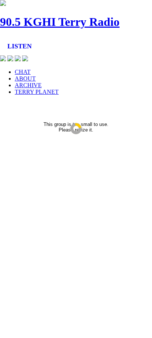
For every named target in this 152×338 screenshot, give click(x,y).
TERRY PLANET (37, 92)
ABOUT (25, 78)
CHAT (23, 72)
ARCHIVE (28, 85)
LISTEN (19, 46)
